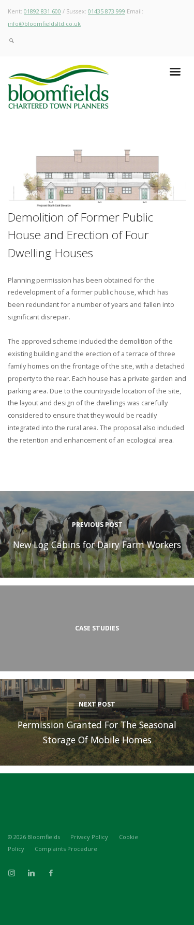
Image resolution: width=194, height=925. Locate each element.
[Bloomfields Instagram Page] (11, 873)
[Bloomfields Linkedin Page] (31, 873)
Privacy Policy (89, 837)
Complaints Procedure (66, 849)
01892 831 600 (42, 11)
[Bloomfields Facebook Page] (50, 873)
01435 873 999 (106, 11)
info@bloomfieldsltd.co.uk (44, 23)
